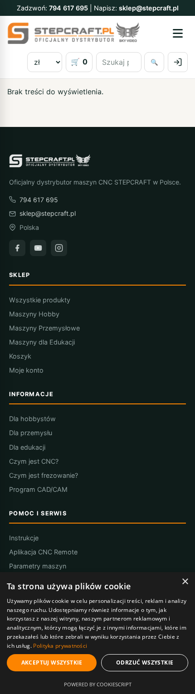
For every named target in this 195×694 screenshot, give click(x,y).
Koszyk (20, 356)
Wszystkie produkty (39, 300)
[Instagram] (59, 248)
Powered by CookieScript (98, 684)
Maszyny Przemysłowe (44, 328)
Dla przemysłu (30, 433)
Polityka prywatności (60, 646)
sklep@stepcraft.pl (149, 8)
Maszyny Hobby (34, 314)
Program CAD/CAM (38, 489)
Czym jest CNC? (33, 461)
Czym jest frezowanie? (43, 475)
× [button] (184, 581)
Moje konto (26, 370)
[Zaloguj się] (178, 62)
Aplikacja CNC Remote (43, 552)
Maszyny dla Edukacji (42, 342)
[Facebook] (17, 248)
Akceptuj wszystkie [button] (52, 662)
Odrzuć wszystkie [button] (144, 662)
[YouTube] (38, 248)
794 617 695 (68, 8)
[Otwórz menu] (178, 33)
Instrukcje (24, 538)
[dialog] (97, 633)
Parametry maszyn (37, 566)
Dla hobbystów (32, 418)
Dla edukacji (27, 447)
